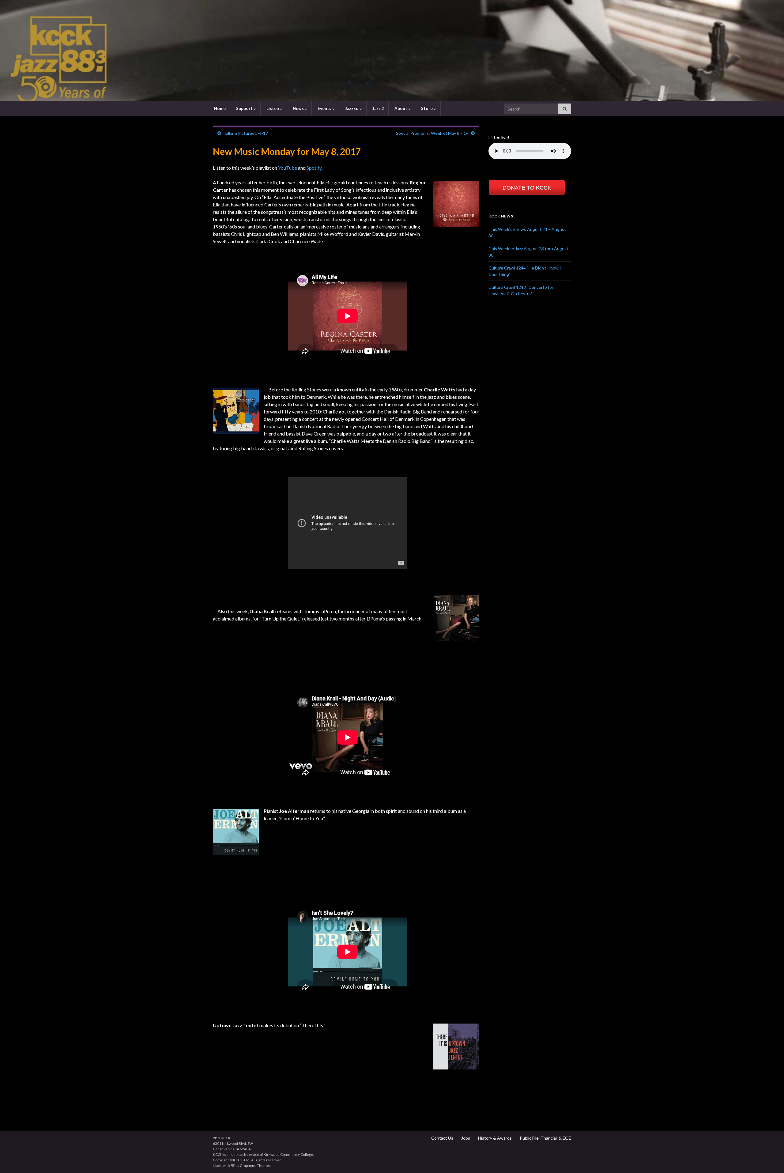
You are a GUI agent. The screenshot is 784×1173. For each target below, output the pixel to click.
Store (427, 108)
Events (324, 108)
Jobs (465, 1138)
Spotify (314, 168)
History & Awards (494, 1138)
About (401, 108)
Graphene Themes (255, 1165)
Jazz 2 (377, 108)
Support (244, 108)
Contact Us (441, 1138)
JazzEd (352, 108)
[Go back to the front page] (392, 50)
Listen (273, 108)
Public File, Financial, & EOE (545, 1138)
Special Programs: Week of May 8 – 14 (432, 133)
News (298, 108)
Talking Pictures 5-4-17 (246, 133)
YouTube (287, 168)
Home (219, 108)
